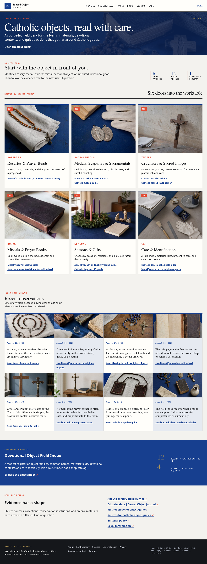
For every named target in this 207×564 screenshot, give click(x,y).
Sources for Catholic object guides (129, 515)
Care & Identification (158, 249)
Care (151, 6)
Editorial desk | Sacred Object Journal (132, 504)
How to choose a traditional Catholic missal (30, 269)
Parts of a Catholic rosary (20, 178)
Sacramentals (105, 6)
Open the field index (18, 47)
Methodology (83, 546)
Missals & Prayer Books (27, 249)
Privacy (123, 546)
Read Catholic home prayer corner (74, 422)
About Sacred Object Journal (126, 499)
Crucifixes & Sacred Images (164, 163)
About (71, 546)
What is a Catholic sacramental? (91, 178)
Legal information (119, 526)
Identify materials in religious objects (161, 269)
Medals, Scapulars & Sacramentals (102, 163)
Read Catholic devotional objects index (175, 422)
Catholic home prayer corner (156, 182)
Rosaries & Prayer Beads (27, 163)
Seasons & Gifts (87, 249)
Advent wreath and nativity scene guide (95, 265)
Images (120, 6)
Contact (93, 550)
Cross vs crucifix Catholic (154, 178)
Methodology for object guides (127, 509)
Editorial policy (117, 520)
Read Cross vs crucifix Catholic (23, 426)
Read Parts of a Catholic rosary (23, 363)
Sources (96, 546)
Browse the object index (20, 474)
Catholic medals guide (86, 182)
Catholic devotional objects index (158, 265)
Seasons (141, 6)
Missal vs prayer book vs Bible (22, 265)
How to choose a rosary (48, 178)
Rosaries (90, 6)
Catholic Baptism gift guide (88, 269)
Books (130, 6)
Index (199, 6)
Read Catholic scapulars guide (121, 422)
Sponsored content (77, 550)
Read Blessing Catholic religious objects (126, 363)
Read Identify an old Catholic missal (174, 363)
